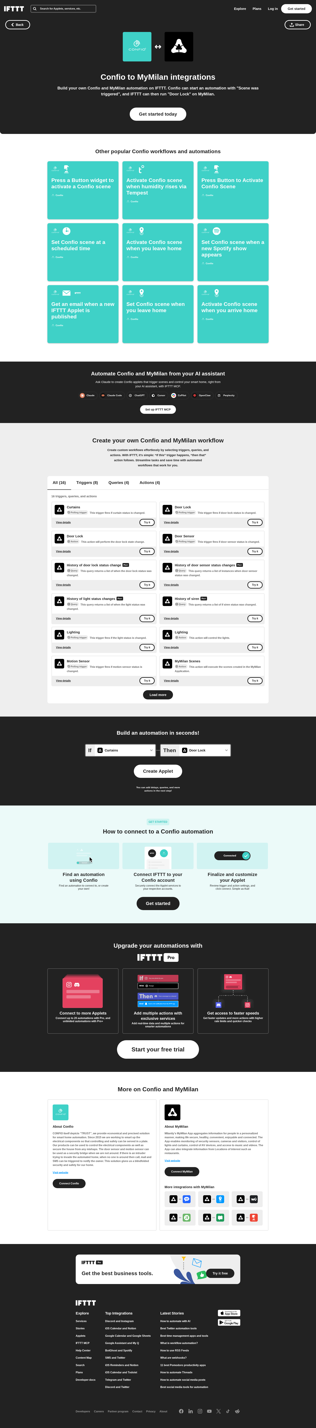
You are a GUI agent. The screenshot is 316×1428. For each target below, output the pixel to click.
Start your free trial (158, 1049)
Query (74, 570)
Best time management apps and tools (184, 1335)
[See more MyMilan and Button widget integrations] (247, 1218)
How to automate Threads (176, 1372)
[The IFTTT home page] (14, 9)
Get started (296, 9)
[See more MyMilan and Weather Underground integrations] (247, 1199)
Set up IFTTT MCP (158, 409)
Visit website (60, 1172)
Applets (80, 1335)
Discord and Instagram (119, 1321)
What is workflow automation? (179, 1343)
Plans (257, 8)
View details (63, 522)
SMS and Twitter (115, 1357)
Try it (147, 522)
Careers (99, 1411)
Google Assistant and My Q (122, 1343)
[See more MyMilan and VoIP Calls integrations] (180, 1199)
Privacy (151, 1411)
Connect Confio (69, 1183)
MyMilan (152, 77)
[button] (158, 903)
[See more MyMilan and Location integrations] (213, 1199)
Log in (273, 8)
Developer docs (85, 1379)
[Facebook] (181, 1411)
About (163, 1411)
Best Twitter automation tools (178, 1328)
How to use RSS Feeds (174, 1350)
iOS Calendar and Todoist (121, 1372)
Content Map (84, 1357)
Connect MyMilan (182, 1171)
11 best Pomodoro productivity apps (183, 1365)
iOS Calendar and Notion (120, 1328)
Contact (137, 1411)
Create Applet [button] (158, 771)
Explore (240, 8)
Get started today (158, 114)
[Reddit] (237, 1411)
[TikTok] (228, 1411)
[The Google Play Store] (229, 1323)
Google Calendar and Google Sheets (128, 1335)
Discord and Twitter (117, 1387)
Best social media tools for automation (184, 1387)
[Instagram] (200, 1411)
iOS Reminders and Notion (121, 1365)
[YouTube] (209, 1411)
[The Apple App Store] (229, 1313)
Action (74, 541)
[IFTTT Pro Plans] (125, 565)
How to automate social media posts (182, 1379)
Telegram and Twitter (118, 1379)
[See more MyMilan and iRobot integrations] (180, 1218)
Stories (80, 1328)
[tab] (59, 483)
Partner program (118, 1411)
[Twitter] (219, 1411)
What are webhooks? (173, 1357)
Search (80, 1365)
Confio (113, 77)
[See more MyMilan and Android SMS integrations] (213, 1218)
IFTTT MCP (83, 1343)
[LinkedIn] (191, 1411)
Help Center (83, 1350)
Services (81, 1321)
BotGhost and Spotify (118, 1350)
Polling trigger (79, 512)
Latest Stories (172, 1313)
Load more (158, 695)
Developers (83, 1411)
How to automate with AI (175, 1321)
